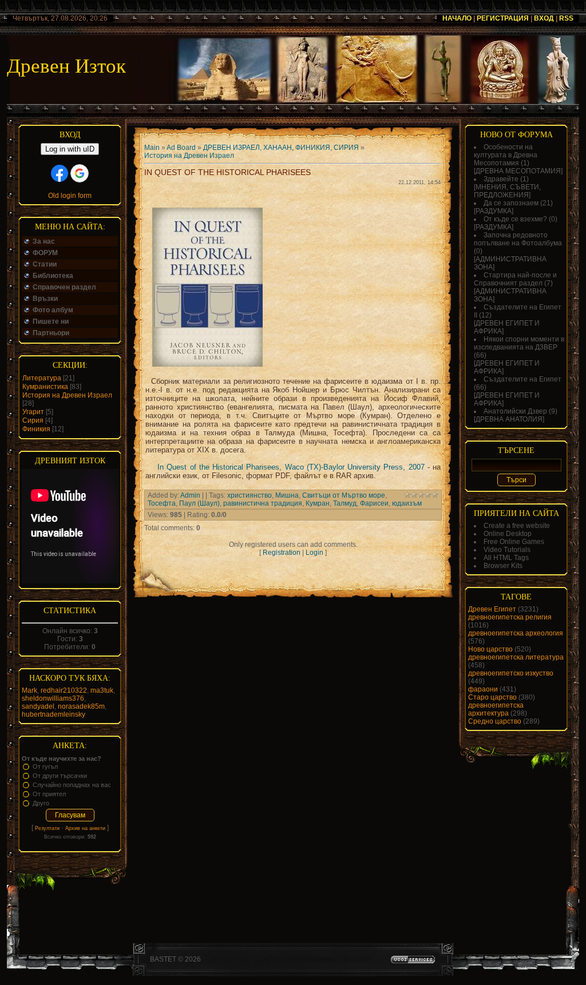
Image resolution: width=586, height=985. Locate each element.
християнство (249, 495)
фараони (483, 689)
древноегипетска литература (516, 657)
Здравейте (501, 179)
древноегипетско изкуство (510, 673)
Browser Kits (503, 566)
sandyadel (38, 706)
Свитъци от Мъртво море (343, 495)
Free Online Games (514, 542)
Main (152, 148)
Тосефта (162, 503)
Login (314, 553)
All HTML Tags (506, 558)
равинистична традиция (262, 503)
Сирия (32, 420)
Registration (281, 553)
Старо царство (492, 697)
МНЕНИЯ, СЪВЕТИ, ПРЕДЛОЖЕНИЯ (507, 191)
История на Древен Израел (67, 395)
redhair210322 (64, 690)
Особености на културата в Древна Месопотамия (505, 155)
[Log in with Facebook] (59, 173)
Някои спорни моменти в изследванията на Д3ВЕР (519, 343)
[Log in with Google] (79, 173)
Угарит (33, 412)
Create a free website (517, 526)
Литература (41, 378)
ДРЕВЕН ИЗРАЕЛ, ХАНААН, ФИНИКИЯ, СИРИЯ (281, 148)
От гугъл (45, 766)
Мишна (287, 495)
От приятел (49, 794)
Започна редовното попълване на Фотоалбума (518, 239)
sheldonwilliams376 (53, 698)
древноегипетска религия (510, 617)
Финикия (36, 429)
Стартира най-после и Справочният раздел (515, 279)
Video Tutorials (507, 550)
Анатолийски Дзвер (515, 411)
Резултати (47, 828)
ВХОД (544, 18)
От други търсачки (60, 775)
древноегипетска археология (515, 633)
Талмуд (345, 503)
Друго (41, 803)
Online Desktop (508, 534)
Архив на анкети (85, 828)
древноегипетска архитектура (496, 709)
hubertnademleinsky (53, 714)
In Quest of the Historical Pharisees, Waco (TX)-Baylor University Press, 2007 (291, 467)
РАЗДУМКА (494, 211)
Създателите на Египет (522, 379)
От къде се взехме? (515, 219)
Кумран (318, 503)
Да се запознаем (511, 203)
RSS (566, 18)
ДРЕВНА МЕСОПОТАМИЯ (518, 171)
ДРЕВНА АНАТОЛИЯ (509, 419)
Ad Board (181, 148)
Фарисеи (374, 503)
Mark (29, 690)
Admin (190, 495)
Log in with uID (69, 149)
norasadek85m (81, 706)
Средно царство (494, 721)
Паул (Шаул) (199, 503)
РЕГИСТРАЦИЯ (503, 18)
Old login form (70, 196)
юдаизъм (407, 503)
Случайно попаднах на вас (72, 784)
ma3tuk (101, 690)
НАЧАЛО (457, 18)
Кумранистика (45, 387)
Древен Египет (492, 609)
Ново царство (490, 649)
